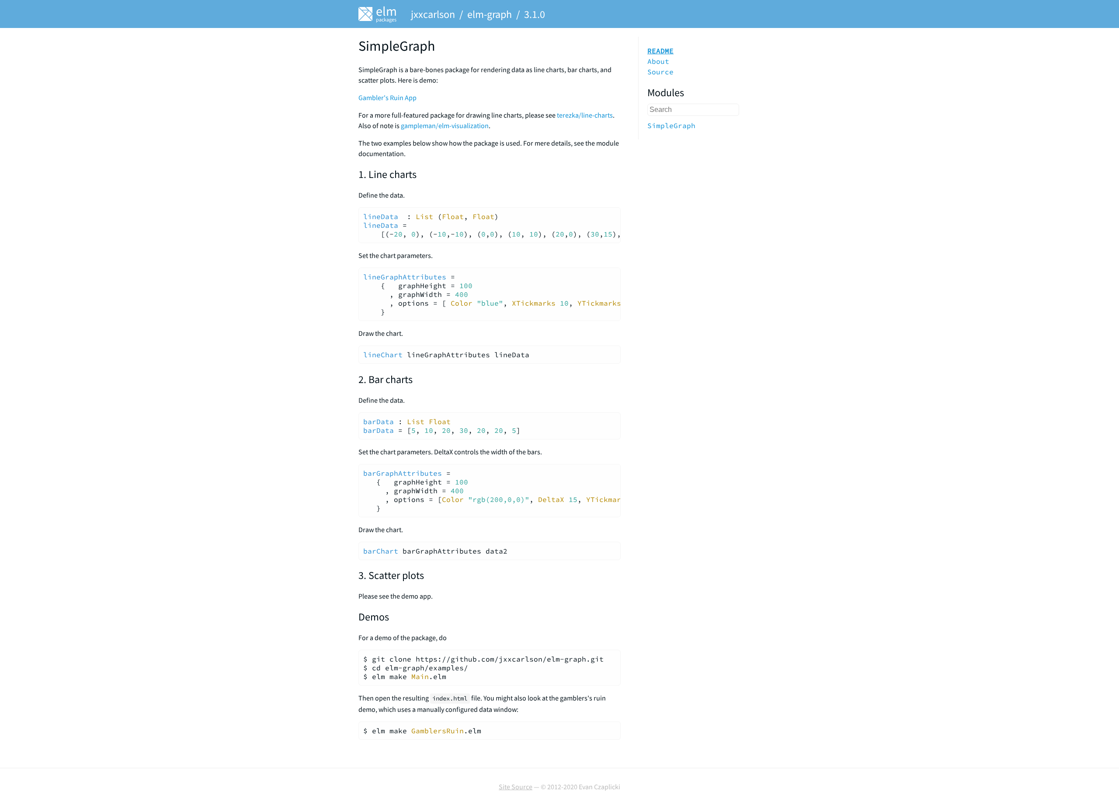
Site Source (515, 786)
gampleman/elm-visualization (445, 125)
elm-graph (489, 14)
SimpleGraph (671, 125)
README (660, 50)
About (658, 61)
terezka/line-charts (585, 115)
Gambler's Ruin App (387, 97)
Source (660, 71)
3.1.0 (534, 14)
